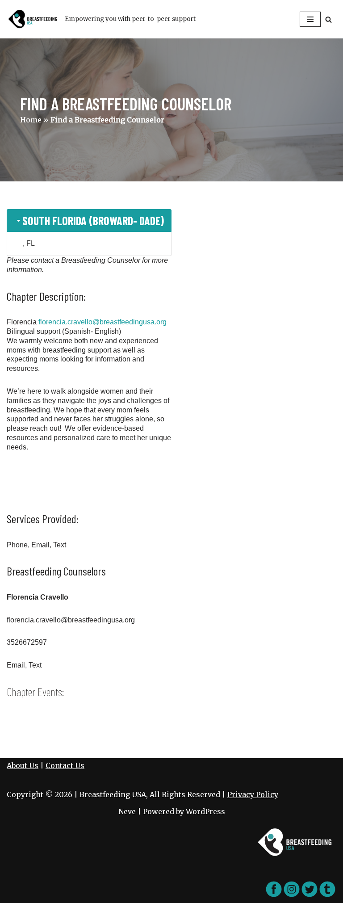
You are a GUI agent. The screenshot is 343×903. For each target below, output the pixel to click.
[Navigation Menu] (310, 19)
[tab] (89, 220)
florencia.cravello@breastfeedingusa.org (102, 322)
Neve (127, 811)
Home (31, 119)
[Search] (328, 19)
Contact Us (65, 765)
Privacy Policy (252, 794)
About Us (22, 765)
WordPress (205, 811)
